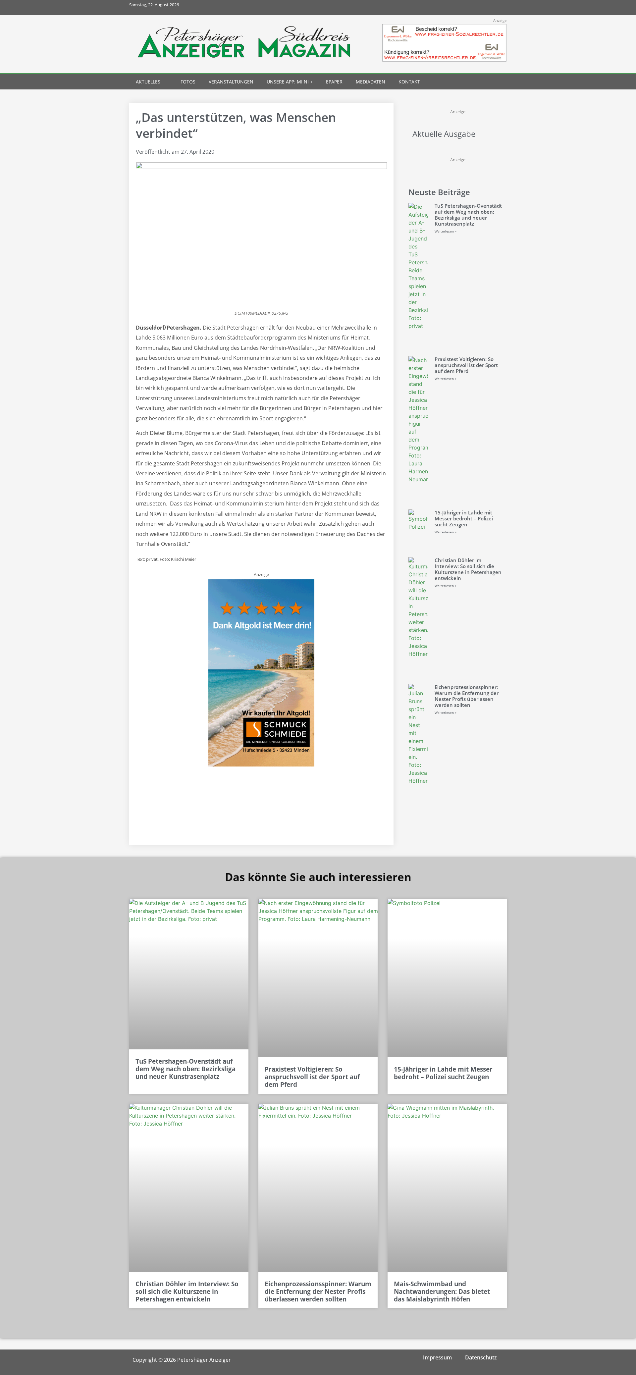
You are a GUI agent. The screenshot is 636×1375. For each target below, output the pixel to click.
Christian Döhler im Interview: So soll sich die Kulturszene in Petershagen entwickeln (468, 569)
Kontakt (409, 82)
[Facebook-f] (455, 7)
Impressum (437, 1357)
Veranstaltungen (231, 82)
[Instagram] (469, 7)
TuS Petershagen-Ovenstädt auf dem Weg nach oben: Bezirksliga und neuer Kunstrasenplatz (468, 214)
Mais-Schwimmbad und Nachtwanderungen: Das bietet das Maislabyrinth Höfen (442, 1291)
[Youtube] (484, 7)
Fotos (188, 82)
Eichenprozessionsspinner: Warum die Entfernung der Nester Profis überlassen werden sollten (467, 696)
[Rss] (499, 7)
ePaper (334, 82)
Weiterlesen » (445, 231)
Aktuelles (148, 82)
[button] (487, 82)
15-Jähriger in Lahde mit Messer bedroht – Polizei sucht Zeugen (464, 518)
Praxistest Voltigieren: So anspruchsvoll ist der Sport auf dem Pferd (466, 365)
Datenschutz (481, 1357)
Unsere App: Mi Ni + (290, 82)
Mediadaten (370, 82)
